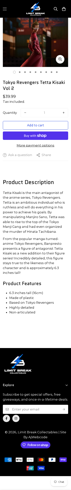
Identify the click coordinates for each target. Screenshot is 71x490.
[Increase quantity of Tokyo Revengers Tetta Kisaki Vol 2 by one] (63, 112)
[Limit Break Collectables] (35, 9)
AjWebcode (38, 437)
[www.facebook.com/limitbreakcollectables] (6, 418)
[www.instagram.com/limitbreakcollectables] (16, 418)
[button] (63, 9)
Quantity (10, 113)
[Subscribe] (64, 409)
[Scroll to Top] (64, 470)
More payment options (35, 145)
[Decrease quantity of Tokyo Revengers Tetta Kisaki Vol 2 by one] (25, 112)
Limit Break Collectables (38, 432)
